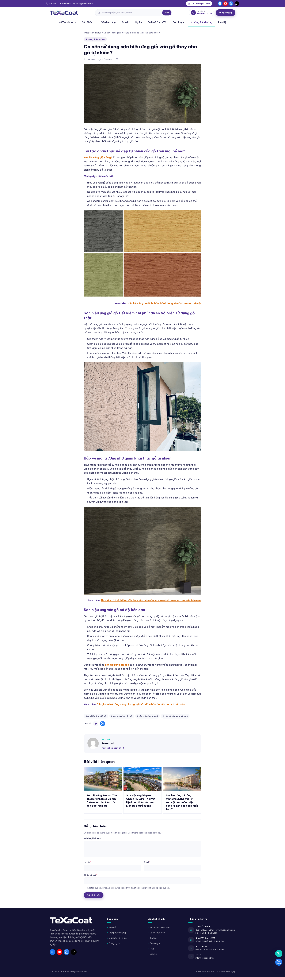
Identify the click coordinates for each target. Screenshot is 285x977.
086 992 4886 (217, 949)
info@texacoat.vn (204, 957)
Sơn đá (125, 22)
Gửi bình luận (93, 895)
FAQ (152, 948)
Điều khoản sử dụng (226, 971)
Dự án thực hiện (157, 932)
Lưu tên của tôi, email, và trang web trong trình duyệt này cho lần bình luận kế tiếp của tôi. (128, 888)
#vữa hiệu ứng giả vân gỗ (175, 716)
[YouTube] (225, 3)
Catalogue (178, 22)
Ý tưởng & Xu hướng (201, 22)
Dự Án (138, 22)
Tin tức (98, 33)
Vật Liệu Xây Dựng (118, 938)
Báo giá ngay (225, 12)
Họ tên (87, 862)
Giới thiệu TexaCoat (160, 927)
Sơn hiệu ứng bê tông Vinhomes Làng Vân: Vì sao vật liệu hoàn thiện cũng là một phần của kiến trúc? (182, 802)
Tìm (167, 12)
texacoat (108, 743)
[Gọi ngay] (278, 953)
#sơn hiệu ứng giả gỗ (96, 716)
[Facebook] (220, 3)
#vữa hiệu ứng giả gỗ (147, 716)
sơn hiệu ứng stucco (117, 664)
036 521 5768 (202, 949)
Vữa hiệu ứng (108, 22)
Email (147, 862)
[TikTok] (237, 3)
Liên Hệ (222, 22)
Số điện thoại (90, 875)
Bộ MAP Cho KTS (157, 22)
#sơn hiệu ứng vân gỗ (121, 716)
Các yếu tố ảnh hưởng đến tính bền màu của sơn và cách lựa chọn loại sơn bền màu (151, 600)
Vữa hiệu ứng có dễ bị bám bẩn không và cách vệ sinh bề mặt (164, 303)
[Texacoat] (64, 13)
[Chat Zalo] (278, 962)
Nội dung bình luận (92, 838)
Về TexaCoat (66, 22)
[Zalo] (231, 3)
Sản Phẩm (87, 22)
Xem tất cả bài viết (111, 748)
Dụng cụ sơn (115, 943)
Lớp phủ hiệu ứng (117, 932)
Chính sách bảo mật (205, 971)
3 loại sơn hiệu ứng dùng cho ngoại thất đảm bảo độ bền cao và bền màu (141, 704)
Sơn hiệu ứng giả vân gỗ (98, 157)
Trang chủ (88, 33)
